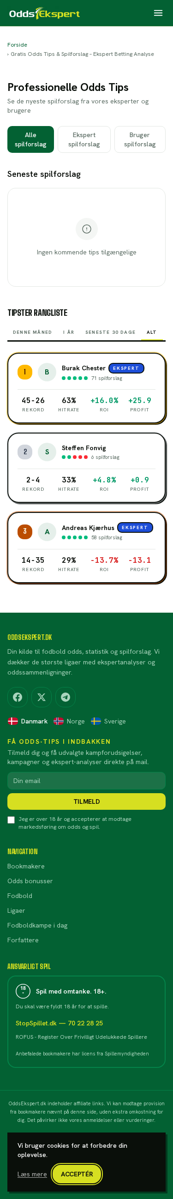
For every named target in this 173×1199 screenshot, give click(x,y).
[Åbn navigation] (158, 13)
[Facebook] (17, 697)
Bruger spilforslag (140, 139)
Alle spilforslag (31, 139)
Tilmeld (86, 801)
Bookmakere (26, 866)
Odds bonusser (30, 881)
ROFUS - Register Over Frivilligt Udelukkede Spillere (81, 1037)
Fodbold (19, 896)
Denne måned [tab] (32, 332)
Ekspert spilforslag (84, 139)
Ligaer (16, 910)
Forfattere (23, 940)
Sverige (115, 721)
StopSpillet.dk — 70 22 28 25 (59, 1023)
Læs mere (32, 1174)
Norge (76, 721)
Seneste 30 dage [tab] (110, 332)
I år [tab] (68, 332)
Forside (17, 44)
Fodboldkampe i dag (37, 925)
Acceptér (77, 1174)
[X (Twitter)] (41, 697)
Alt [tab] (152, 332)
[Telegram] (65, 697)
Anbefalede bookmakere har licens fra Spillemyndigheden (82, 1053)
